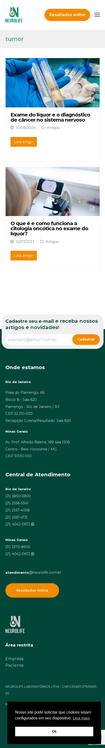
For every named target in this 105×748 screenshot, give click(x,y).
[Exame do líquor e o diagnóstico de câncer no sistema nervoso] (53, 104)
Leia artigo (23, 142)
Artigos (53, 127)
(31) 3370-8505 (17, 547)
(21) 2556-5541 (16, 503)
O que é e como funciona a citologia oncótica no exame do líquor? (49, 228)
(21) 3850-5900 (18, 496)
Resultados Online (32, 590)
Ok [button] (54, 731)
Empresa (14, 658)
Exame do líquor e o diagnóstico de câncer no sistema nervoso (50, 117)
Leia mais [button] (81, 718)
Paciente (14, 665)
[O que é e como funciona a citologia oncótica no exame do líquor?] (53, 212)
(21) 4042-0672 (18, 524)
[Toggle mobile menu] (97, 15)
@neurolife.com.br (33, 572)
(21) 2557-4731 (16, 517)
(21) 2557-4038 (17, 510)
